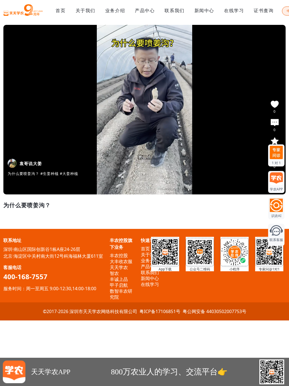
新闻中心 (204, 10)
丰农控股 (119, 255)
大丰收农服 (121, 261)
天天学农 (119, 267)
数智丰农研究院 (121, 294)
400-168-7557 (25, 276)
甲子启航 (119, 285)
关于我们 (85, 10)
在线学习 (234, 10)
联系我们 (174, 10)
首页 (60, 10)
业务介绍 (115, 10)
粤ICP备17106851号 (159, 311)
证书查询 (263, 10)
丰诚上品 (119, 279)
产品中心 (145, 10)
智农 (114, 273)
